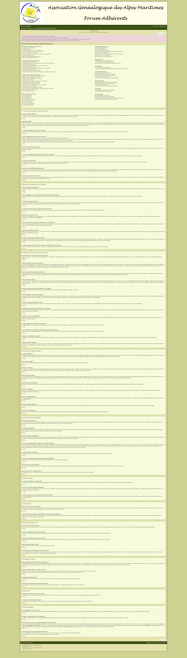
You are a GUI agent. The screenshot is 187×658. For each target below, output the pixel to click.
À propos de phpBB (138, 611)
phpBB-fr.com (28, 646)
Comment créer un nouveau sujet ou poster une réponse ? (33, 76)
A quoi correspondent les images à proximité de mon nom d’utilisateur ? (36, 68)
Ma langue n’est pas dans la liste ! (29, 66)
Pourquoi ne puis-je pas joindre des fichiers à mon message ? (34, 84)
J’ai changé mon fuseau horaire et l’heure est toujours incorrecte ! (35, 65)
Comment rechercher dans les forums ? (103, 72)
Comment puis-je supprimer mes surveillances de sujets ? (106, 85)
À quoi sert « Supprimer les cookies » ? (30, 57)
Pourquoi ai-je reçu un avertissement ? (29, 86)
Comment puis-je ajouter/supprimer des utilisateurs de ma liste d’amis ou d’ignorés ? (111, 68)
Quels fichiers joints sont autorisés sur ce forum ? (104, 90)
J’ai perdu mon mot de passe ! (28, 55)
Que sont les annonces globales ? (29, 100)
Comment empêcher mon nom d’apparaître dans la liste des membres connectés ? (38, 63)
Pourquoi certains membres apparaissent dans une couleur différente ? (109, 54)
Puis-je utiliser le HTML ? (27, 96)
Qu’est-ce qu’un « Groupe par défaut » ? (103, 55)
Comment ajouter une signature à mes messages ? (32, 78)
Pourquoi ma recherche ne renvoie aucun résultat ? (105, 74)
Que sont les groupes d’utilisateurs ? (102, 50)
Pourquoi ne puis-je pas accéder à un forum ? (31, 83)
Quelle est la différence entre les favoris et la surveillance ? (106, 82)
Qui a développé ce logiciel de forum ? (102, 95)
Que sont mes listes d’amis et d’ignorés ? (103, 67)
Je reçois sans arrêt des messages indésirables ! (104, 62)
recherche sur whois (102, 624)
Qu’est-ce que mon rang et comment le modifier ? (32, 70)
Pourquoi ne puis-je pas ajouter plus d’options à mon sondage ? (34, 81)
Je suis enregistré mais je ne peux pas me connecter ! (32, 51)
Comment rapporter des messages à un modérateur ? (32, 87)
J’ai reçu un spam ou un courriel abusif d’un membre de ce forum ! (108, 63)
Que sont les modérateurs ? (100, 49)
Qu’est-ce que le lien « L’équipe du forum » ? (104, 56)
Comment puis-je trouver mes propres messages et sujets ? (106, 77)
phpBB (39, 217)
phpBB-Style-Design (38, 647)
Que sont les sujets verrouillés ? (28, 103)
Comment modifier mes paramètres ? (29, 62)
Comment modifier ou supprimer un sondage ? (31, 82)
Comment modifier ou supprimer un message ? (31, 77)
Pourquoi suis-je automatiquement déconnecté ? (31, 56)
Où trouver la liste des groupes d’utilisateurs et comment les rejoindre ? (109, 51)
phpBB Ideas (86, 617)
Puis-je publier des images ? (27, 98)
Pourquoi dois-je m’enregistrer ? (28, 47)
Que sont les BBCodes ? (27, 95)
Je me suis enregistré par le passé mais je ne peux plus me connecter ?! (36, 54)
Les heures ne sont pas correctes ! (29, 64)
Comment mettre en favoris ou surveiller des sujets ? (105, 83)
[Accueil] (93, 13)
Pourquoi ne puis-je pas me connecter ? (30, 52)
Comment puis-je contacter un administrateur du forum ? (106, 99)
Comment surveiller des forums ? (101, 84)
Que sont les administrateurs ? (101, 47)
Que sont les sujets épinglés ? (28, 102)
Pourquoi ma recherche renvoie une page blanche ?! (105, 75)
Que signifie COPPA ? (26, 49)
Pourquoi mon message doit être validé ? (30, 89)
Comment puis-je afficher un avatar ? (29, 69)
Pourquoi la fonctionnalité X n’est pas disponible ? (105, 96)
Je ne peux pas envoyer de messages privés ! (104, 60)
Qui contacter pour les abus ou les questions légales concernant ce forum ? (110, 98)
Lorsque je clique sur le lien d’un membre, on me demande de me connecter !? (39, 71)
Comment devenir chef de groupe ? (102, 52)
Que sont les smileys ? (26, 97)
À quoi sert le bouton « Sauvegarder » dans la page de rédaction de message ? (38, 88)
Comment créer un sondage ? (28, 79)
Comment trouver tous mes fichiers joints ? (103, 91)
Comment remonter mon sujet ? (28, 91)
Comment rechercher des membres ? (102, 76)
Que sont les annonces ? (27, 101)
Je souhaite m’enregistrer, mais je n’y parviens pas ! (32, 50)
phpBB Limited (56, 611)
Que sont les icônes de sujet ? (28, 105)
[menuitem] (29, 26)
